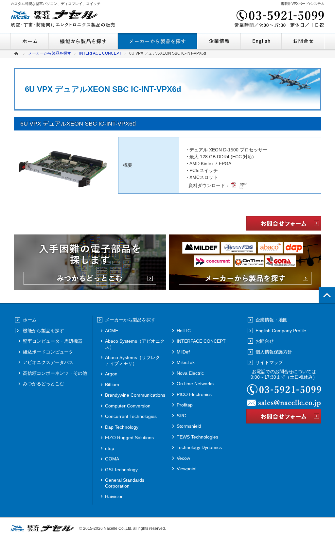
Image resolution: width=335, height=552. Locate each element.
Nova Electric (190, 373)
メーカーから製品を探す (157, 41)
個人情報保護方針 (274, 351)
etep (109, 448)
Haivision (114, 496)
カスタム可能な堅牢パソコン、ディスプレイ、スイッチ (55, 4)
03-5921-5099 (279, 19)
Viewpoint (187, 468)
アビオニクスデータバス (48, 362)
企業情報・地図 (219, 41)
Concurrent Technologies (131, 416)
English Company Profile (261, 41)
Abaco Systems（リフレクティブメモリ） (132, 360)
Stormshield (189, 426)
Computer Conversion (127, 405)
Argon (111, 373)
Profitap (185, 404)
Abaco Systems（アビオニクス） (135, 344)
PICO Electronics (194, 394)
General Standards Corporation (124, 483)
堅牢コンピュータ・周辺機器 (52, 341)
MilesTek (186, 362)
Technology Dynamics (199, 447)
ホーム (29, 41)
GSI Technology (121, 469)
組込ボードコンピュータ (48, 351)
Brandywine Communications (135, 395)
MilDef (183, 351)
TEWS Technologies (197, 437)
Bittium (112, 384)
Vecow (183, 458)
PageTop (327, 295)
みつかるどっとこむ (43, 383)
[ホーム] (17, 53)
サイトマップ (269, 362)
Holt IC (184, 330)
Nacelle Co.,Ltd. (118, 528)
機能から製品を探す (83, 41)
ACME (111, 330)
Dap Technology (121, 427)
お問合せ (303, 41)
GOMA (112, 458)
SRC (181, 415)
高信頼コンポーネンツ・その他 (55, 373)
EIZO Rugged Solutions (129, 437)
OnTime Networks (195, 383)
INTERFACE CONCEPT (201, 341)
